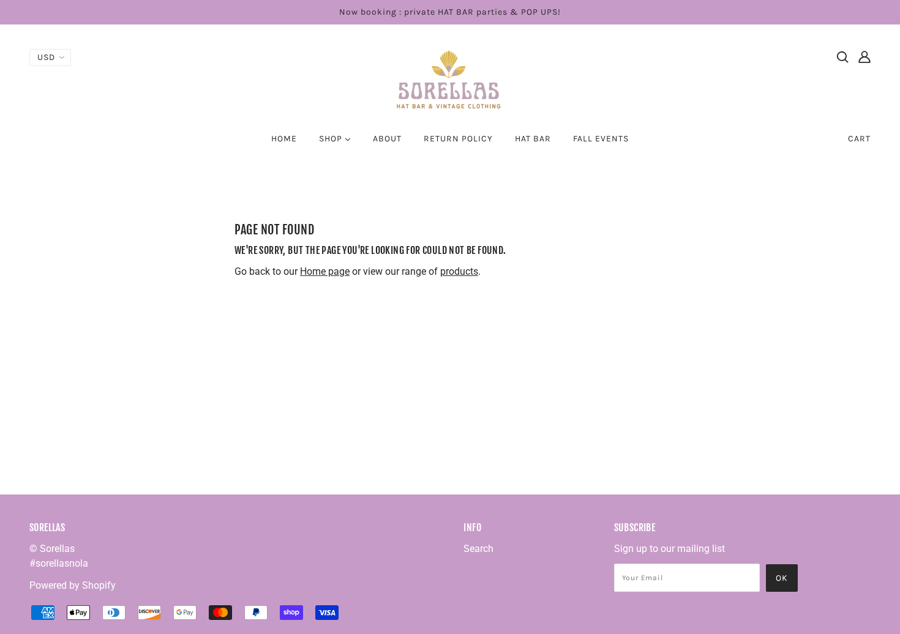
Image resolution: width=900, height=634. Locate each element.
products (459, 271)
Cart (859, 138)
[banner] (450, 78)
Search (478, 548)
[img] (842, 56)
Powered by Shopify (72, 585)
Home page (325, 271)
